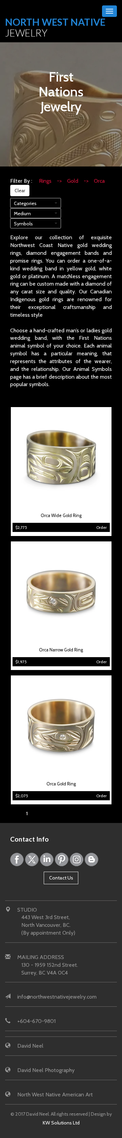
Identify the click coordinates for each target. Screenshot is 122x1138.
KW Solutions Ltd (61, 1123)
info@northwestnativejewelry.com (57, 997)
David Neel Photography (46, 1070)
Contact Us (61, 878)
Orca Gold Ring (61, 783)
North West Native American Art (55, 1094)
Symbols (23, 224)
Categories (25, 203)
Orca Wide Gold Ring (61, 515)
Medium (22, 213)
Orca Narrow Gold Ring (61, 649)
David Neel (30, 1046)
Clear (20, 190)
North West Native (55, 27)
